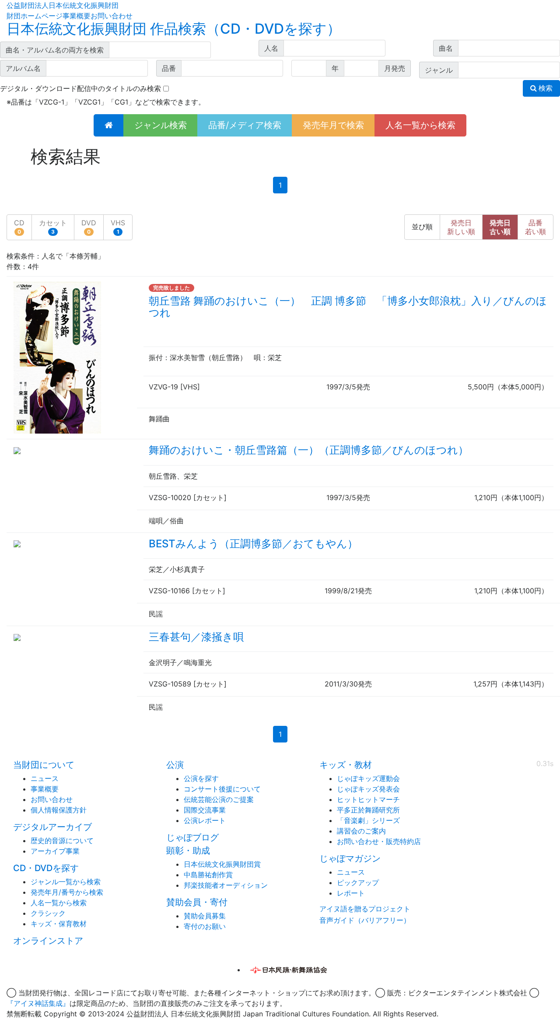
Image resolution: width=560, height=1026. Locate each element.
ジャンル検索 (160, 125)
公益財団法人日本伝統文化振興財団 (63, 5)
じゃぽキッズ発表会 (368, 788)
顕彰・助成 (188, 850)
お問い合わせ (112, 15)
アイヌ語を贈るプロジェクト (364, 908)
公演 (175, 765)
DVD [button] (88, 226)
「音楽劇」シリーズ (368, 820)
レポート (351, 893)
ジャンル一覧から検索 (66, 881)
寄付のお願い (205, 926)
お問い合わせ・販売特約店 (379, 841)
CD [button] (19, 226)
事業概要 (77, 15)
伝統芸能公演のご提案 (219, 799)
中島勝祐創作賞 (208, 874)
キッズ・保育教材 (59, 923)
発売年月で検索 (333, 125)
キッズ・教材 (345, 765)
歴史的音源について (62, 840)
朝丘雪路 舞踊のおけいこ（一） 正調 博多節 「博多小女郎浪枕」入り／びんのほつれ (348, 306)
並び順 (422, 227)
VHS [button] (118, 226)
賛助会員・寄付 (197, 902)
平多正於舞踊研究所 (368, 809)
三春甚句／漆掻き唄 (196, 636)
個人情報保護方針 (59, 809)
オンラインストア (48, 940)
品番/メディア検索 (244, 125)
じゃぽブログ (192, 837)
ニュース (45, 778)
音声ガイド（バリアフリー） (364, 920)
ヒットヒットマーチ (368, 799)
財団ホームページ (35, 15)
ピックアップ (358, 882)
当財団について (43, 765)
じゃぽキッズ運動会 (368, 778)
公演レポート (205, 820)
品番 (535, 227)
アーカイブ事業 (55, 851)
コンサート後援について (222, 788)
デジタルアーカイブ (52, 827)
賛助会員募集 (205, 915)
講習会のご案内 (361, 830)
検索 (545, 88)
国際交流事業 (205, 809)
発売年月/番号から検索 (67, 892)
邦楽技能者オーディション (226, 885)
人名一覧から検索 (420, 125)
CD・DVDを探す (46, 868)
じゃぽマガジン (350, 858)
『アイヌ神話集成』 (38, 1003)
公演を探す (201, 778)
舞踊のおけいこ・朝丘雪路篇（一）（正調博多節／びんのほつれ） (309, 450)
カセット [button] (53, 226)
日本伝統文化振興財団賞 (222, 864)
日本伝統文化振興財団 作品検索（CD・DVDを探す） (174, 28)
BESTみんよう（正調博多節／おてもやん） (253, 543)
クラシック (48, 913)
